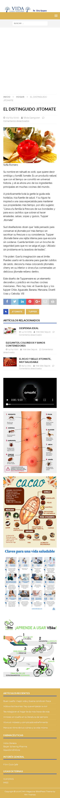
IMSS (5, 782)
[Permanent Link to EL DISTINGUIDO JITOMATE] (30, 161)
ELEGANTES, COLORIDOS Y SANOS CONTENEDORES (25, 344)
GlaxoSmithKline (11, 750)
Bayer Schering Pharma (15, 746)
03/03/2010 (12, 117)
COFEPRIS (8, 779)
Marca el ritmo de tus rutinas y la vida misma (25, 727)
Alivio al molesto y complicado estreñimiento (25, 722)
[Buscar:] (30, 23)
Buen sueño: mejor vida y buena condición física (27, 701)
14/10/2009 (27, 332)
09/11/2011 (26, 366)
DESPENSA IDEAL (28, 328)
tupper (32, 311)
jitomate (17, 311)
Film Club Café (10, 764)
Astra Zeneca (9, 743)
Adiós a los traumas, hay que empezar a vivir (25, 706)
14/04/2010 (13, 349)
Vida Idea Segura (43, 332)
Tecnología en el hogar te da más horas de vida (26, 711)
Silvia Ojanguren (32, 117)
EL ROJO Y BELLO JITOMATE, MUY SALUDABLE (35, 360)
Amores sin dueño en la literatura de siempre (25, 717)
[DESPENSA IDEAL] (10, 330)
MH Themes (30, 794)
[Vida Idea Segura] (30, 10)
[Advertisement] (30, 59)
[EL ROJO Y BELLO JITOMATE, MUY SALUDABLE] (10, 361)
